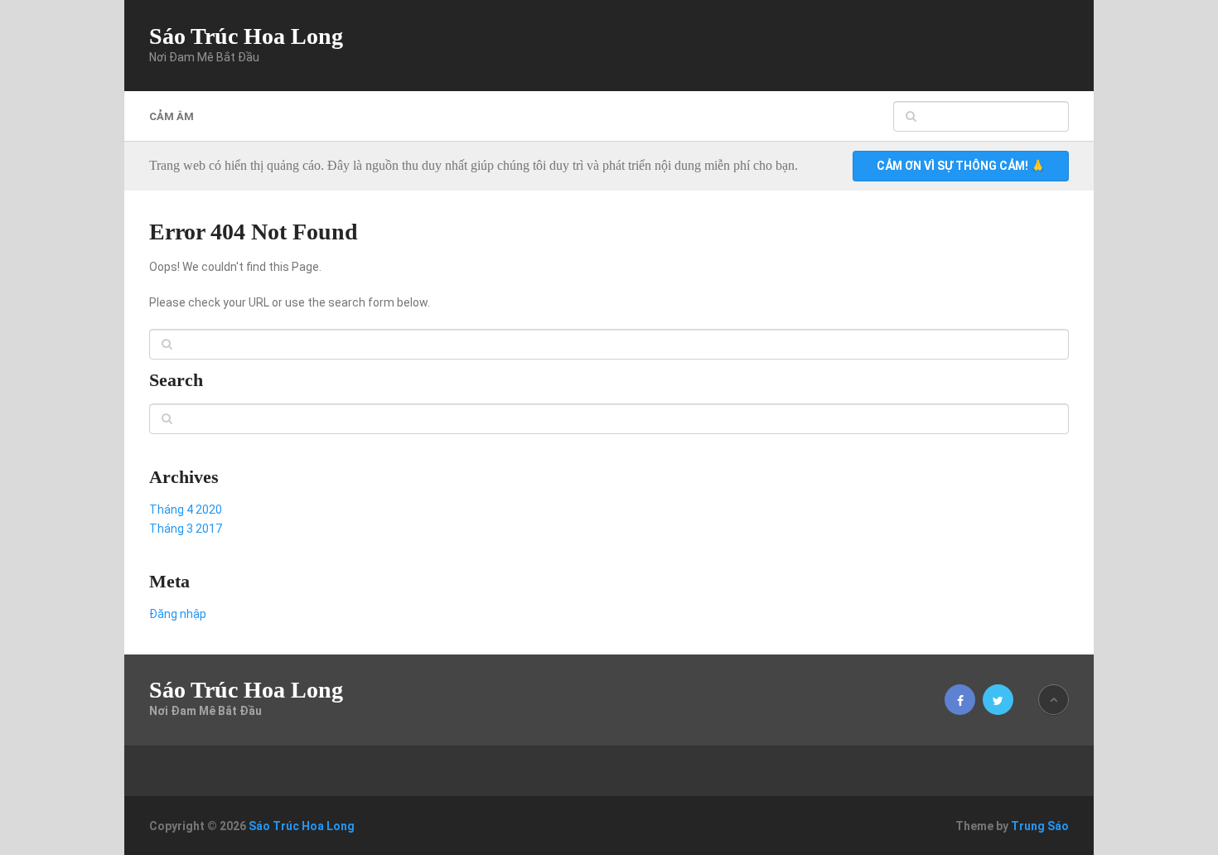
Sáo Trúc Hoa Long (246, 36)
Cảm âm (171, 116)
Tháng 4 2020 (185, 509)
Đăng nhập (177, 614)
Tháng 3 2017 (185, 528)
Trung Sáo (1040, 826)
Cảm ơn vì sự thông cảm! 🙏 (961, 165)
